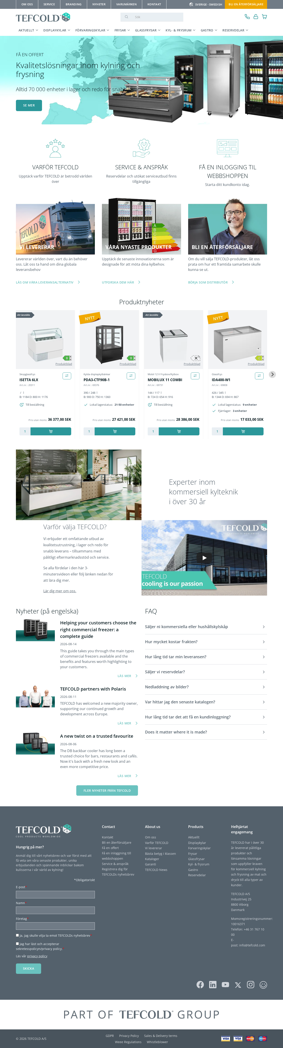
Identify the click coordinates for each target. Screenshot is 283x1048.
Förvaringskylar (90, 30)
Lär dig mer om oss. (59, 591)
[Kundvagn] (264, 17)
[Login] (255, 17)
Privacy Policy (129, 1036)
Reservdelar (233, 30)
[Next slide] (272, 374)
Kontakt (107, 837)
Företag (22, 919)
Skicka (28, 968)
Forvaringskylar (199, 848)
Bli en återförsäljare (246, 4)
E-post (21, 887)
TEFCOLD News (156, 870)
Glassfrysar (146, 30)
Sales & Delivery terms (160, 1036)
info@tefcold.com (252, 945)
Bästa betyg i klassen (160, 853)
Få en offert (110, 848)
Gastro (207, 30)
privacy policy (37, 956)
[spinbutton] (25, 431)
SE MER (29, 105)
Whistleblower (157, 1042)
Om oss (150, 837)
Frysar (120, 30)
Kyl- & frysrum (178, 30)
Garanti (150, 864)
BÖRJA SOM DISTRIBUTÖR (208, 282)
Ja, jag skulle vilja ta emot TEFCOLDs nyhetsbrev (56, 935)
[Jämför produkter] (67, 375)
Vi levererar (153, 848)
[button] (206, 626)
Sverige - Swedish (208, 4)
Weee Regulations (128, 1042)
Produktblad (63, 364)
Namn (21, 903)
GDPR (110, 1036)
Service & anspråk (115, 864)
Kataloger (152, 859)
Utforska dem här (118, 282)
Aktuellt (26, 30)
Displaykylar (54, 30)
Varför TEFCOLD (156, 843)
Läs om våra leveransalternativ (45, 282)
